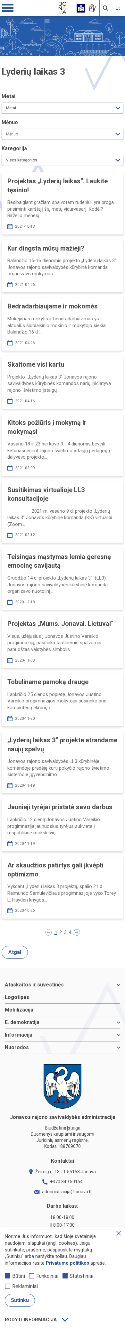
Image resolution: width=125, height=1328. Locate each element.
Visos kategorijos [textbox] (21, 160)
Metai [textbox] (11, 108)
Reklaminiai (25, 1286)
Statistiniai (81, 1276)
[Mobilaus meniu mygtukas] (8, 8)
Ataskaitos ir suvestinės (34, 985)
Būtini (18, 1276)
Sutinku (20, 1300)
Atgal (14, 952)
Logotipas (17, 997)
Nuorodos (17, 1047)
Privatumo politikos (67, 1263)
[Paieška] (105, 8)
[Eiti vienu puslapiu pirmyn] (77, 932)
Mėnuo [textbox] (12, 134)
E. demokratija (22, 1022)
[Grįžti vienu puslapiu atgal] (48, 932)
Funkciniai (47, 1276)
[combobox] (62, 108)
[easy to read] (81, 8)
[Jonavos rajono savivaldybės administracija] (62, 7)
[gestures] (92, 8)
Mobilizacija (19, 1010)
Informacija (18, 1035)
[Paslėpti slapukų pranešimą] (118, 1233)
